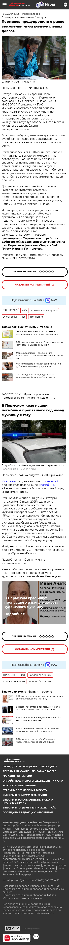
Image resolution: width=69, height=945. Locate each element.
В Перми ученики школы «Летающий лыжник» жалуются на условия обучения (40, 343)
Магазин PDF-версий (17, 775)
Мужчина (8, 481)
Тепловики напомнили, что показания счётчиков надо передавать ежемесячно (37, 332)
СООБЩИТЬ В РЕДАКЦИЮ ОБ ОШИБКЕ (28, 812)
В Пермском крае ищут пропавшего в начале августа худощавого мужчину (31, 602)
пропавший (50, 481)
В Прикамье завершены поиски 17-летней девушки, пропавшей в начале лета (37, 729)
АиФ (34, 81)
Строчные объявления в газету (25, 790)
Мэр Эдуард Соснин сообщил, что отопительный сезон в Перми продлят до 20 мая (39, 356)
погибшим (47, 485)
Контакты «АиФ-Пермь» (19, 785)
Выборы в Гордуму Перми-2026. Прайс (29, 807)
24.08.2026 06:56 (11, 394)
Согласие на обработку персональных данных (31, 885)
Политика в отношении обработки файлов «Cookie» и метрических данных (29, 897)
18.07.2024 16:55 (11, 13)
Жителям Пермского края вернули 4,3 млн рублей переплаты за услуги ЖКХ (38, 365)
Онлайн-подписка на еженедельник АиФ (33, 780)
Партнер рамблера (32, 928)
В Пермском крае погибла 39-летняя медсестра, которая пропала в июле (35, 740)
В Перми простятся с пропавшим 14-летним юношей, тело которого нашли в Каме (39, 708)
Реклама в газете (43, 771)
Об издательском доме (20, 766)
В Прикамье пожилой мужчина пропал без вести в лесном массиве (38, 719)
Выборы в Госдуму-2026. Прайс (25, 794)
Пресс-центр (48, 766)
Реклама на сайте (16, 771)
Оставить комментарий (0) (34, 284)
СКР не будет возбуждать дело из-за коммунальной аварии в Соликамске (35, 376)
